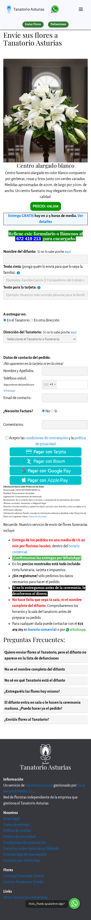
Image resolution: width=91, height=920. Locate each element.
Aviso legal (11, 819)
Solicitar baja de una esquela (24, 855)
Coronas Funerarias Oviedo (23, 876)
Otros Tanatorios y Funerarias (25, 897)
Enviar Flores (33, 24)
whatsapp (77, 630)
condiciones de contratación (46, 438)
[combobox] (49, 384)
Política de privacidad (19, 837)
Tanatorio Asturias (28, 9)
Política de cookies (17, 831)
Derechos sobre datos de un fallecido (31, 849)
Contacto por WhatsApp (21, 861)
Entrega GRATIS (21, 216)
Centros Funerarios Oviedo (23, 882)
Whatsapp (9, 390)
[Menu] (81, 7)
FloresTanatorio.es (39, 785)
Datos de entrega (16, 825)
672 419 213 (28, 238)
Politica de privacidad (37, 516)
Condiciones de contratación (24, 843)
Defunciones (58, 24)
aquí (68, 251)
